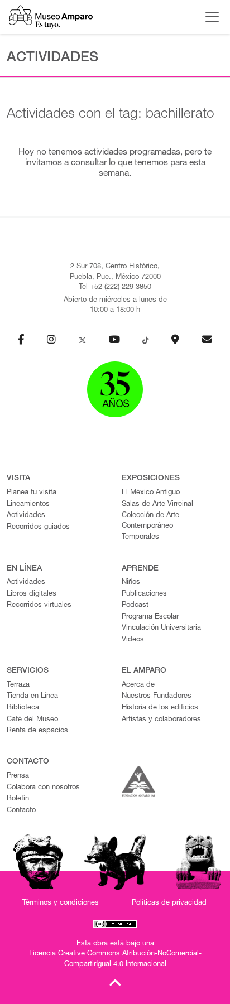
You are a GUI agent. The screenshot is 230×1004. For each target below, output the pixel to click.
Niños (131, 582)
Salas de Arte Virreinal (157, 504)
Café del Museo (32, 719)
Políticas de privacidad (169, 903)
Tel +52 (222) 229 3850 (115, 287)
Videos (133, 640)
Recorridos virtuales (39, 605)
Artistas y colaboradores (161, 719)
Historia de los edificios (160, 708)
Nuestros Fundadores (156, 696)
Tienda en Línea (32, 696)
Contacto (21, 810)
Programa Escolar (150, 617)
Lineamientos (28, 504)
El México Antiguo (151, 492)
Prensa (18, 776)
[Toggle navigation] (209, 17)
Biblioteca (23, 708)
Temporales (140, 537)
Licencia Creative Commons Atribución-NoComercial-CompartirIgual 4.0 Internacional (115, 959)
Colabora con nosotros (43, 787)
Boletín (18, 799)
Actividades (26, 515)
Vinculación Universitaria (161, 628)
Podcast (135, 605)
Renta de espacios (37, 731)
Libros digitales (31, 594)
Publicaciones (144, 594)
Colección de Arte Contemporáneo (150, 521)
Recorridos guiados (38, 527)
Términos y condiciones (60, 903)
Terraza (18, 685)
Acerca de (138, 685)
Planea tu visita (31, 492)
